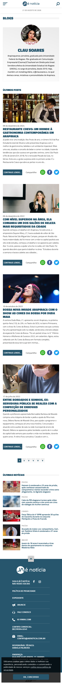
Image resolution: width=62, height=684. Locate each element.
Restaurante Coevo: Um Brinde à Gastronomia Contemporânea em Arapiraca (28, 132)
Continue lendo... (12, 172)
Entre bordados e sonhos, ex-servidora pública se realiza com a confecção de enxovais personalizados (30, 405)
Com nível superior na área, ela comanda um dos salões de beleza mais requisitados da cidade (29, 223)
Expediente (18, 597)
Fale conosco (24, 612)
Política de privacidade (23, 590)
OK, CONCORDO (31, 676)
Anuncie (21, 604)
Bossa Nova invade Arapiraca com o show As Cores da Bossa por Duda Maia (30, 313)
